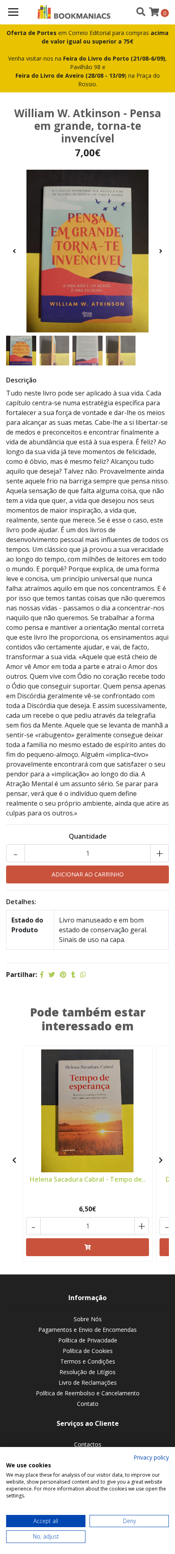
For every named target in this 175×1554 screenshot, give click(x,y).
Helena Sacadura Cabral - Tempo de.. (87, 1179)
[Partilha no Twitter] (51, 974)
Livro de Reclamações (88, 1382)
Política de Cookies (88, 1351)
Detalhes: (21, 901)
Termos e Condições (87, 1361)
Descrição (21, 380)
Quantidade (88, 836)
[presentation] (14, 251)
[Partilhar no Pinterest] (63, 974)
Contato (87, 1404)
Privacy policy (151, 1457)
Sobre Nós (88, 1319)
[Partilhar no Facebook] (42, 974)
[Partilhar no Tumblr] (73, 974)
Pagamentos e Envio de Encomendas (87, 1329)
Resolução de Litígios (87, 1372)
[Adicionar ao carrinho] (87, 1247)
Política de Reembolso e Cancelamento (88, 1393)
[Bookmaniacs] (74, 12)
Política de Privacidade (87, 1340)
